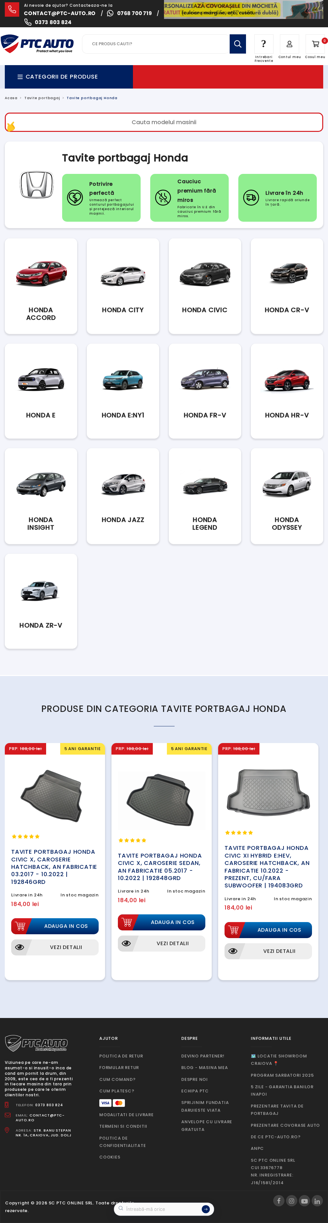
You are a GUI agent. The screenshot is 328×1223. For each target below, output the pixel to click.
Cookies (109, 1157)
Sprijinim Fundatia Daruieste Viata (205, 1106)
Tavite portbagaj (42, 98)
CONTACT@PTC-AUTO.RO (40, 1118)
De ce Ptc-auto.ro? (275, 1137)
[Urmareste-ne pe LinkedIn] (317, 1200)
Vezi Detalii (66, 947)
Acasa (11, 98)
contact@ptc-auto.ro (60, 13)
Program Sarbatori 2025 (282, 1075)
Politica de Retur (121, 1056)
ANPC (257, 1148)
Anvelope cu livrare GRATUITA (206, 1125)
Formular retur (119, 1068)
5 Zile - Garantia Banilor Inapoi (282, 1090)
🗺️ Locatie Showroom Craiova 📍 (279, 1059)
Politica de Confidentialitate (122, 1142)
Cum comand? (117, 1079)
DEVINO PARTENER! (203, 1056)
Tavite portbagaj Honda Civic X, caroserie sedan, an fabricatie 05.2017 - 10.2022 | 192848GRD (160, 866)
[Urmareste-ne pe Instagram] (291, 1200)
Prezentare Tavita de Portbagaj (277, 1109)
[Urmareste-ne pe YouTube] (304, 1200)
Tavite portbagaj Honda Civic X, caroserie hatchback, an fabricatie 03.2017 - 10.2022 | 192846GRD (54, 867)
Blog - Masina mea (204, 1068)
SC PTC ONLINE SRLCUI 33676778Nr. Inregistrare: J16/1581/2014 (273, 1171)
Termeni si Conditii (123, 1126)
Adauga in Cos (66, 926)
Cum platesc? (117, 1091)
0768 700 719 (134, 13)
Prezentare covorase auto (285, 1125)
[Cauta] (238, 44)
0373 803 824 (53, 22)
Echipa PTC (195, 1091)
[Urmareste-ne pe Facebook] (278, 1200)
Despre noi (194, 1079)
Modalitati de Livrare (126, 1115)
